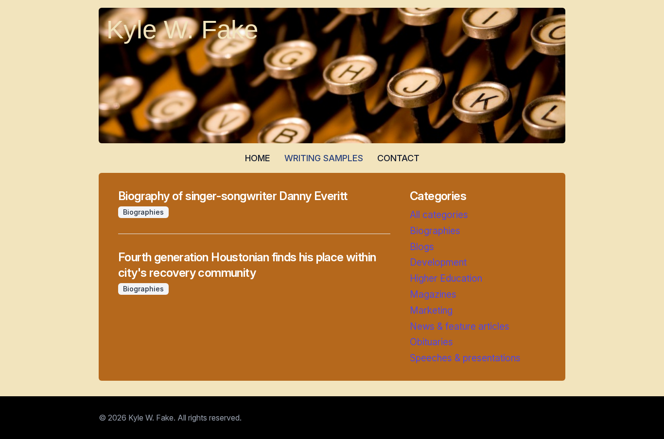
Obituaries (431, 342)
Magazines (433, 294)
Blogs (422, 247)
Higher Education (446, 278)
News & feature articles (459, 326)
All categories (439, 214)
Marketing (431, 310)
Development (438, 262)
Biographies (435, 230)
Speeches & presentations (465, 358)
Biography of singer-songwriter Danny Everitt (233, 196)
